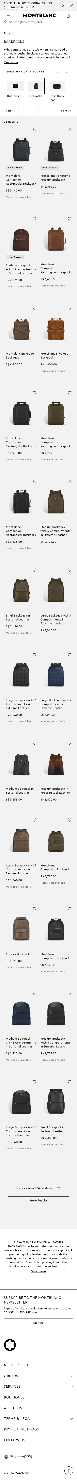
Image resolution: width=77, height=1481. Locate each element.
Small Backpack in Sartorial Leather (18, 617)
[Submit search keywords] (6, 22)
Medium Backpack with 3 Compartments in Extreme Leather (55, 531)
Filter (9, 111)
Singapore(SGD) (21, 1456)
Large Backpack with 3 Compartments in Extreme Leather (55, 619)
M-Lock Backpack (18, 954)
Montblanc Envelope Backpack (20, 355)
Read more (11, 62)
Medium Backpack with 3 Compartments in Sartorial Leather (21, 269)
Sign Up (38, 1322)
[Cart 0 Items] (69, 19)
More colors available (18, 197)
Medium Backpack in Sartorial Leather (20, 790)
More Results (38, 1200)
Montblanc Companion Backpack (55, 867)
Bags (7, 33)
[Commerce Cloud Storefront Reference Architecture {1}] (39, 15)
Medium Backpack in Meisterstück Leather (55, 790)
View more (38, 1271)
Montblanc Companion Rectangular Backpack (21, 180)
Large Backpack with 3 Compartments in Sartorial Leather (21, 1131)
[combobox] (38, 23)
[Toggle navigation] (8, 15)
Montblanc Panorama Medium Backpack (55, 178)
